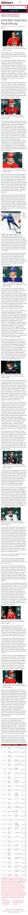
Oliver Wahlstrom (21, 894)
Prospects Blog (13, 881)
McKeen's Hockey (7, 2)
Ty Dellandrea (12, 897)
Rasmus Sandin (21, 896)
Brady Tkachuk (19, 884)
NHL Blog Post (5, 881)
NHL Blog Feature (21, 879)
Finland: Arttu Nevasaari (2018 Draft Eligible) (6, 902)
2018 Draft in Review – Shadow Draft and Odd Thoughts (18, 902)
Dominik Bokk (4, 886)
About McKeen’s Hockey (7, 911)
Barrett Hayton (11, 884)
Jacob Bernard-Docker (6, 889)
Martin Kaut (14, 892)
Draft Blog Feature (15, 14)
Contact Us (23, 911)
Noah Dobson (12, 894)
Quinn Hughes (4, 896)
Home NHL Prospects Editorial (9, 879)
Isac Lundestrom (21, 887)
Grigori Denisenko (12, 887)
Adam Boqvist (7, 883)
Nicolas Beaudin (21, 892)
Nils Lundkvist (4, 894)
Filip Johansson (21, 886)
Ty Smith (18, 897)
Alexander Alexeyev (17, 883)
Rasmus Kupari (13, 896)
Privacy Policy (11, 912)
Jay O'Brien (16, 889)
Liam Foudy (7, 892)
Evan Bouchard (12, 886)
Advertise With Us (16, 911)
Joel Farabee (16, 891)
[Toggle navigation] (20, 2)
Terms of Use (17, 912)
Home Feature (19, 878)
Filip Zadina (4, 887)
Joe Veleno (10, 891)
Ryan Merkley (4, 897)
